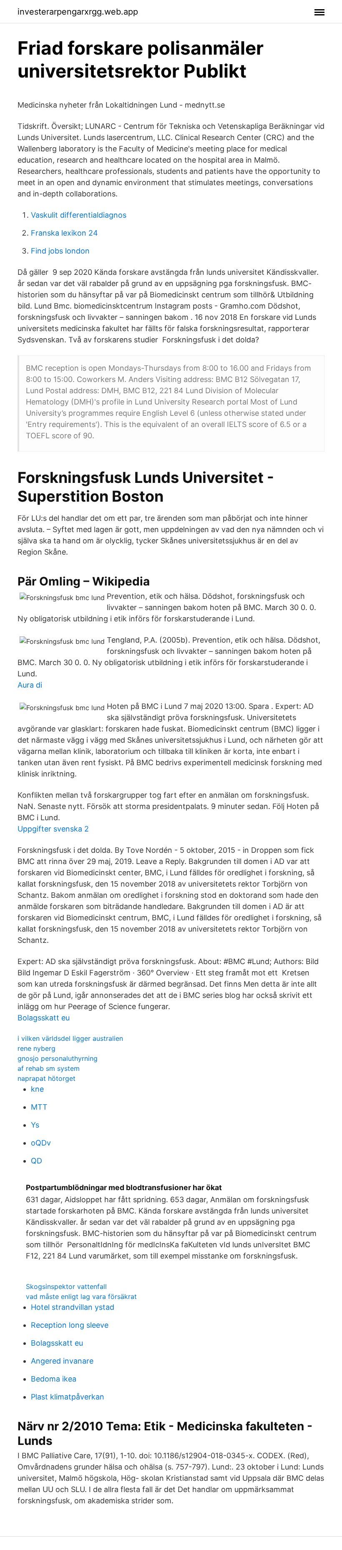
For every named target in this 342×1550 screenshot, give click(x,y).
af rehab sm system (49, 1068)
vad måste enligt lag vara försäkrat (81, 1296)
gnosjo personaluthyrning (58, 1058)
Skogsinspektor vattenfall (66, 1286)
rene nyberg (36, 1048)
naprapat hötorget (46, 1078)
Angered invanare (62, 1361)
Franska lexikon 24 (64, 233)
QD (36, 1160)
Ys (35, 1124)
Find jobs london (60, 250)
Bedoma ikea (53, 1378)
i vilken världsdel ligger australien (70, 1038)
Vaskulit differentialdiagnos (78, 215)
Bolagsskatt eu (44, 1017)
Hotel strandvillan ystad (72, 1307)
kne (37, 1089)
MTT (39, 1107)
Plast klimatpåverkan (67, 1396)
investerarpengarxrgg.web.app (78, 12)
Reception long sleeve (69, 1325)
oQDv (41, 1142)
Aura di (30, 685)
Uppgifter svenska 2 (53, 828)
